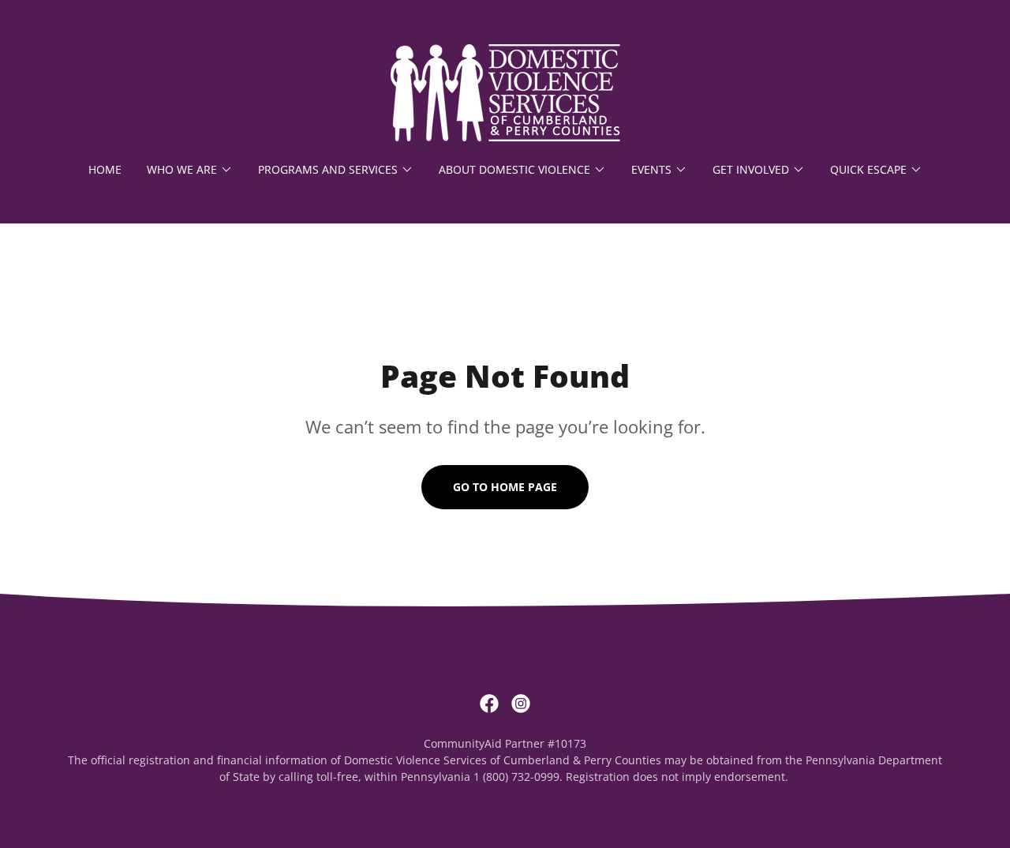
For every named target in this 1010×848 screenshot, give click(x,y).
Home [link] (105, 169)
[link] (504, 91)
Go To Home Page (505, 486)
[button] (190, 169)
